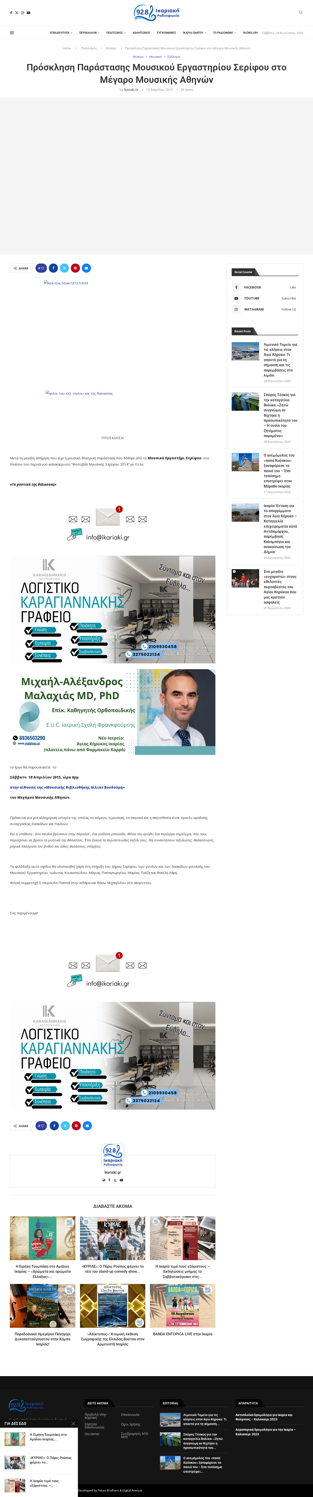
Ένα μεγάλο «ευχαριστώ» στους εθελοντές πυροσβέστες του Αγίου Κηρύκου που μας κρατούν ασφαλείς (280, 586)
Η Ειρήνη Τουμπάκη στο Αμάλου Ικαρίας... (48, 1437)
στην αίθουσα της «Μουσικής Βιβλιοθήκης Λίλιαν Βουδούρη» (67, 787)
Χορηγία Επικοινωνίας (94, 1425)
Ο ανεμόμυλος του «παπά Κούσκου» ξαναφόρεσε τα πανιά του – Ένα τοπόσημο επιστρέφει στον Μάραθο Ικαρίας (279, 470)
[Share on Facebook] (53, 268)
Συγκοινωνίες (166, 32)
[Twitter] (17, 13)
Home (67, 48)
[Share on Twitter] (64, 268)
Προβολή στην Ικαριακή (96, 1416)
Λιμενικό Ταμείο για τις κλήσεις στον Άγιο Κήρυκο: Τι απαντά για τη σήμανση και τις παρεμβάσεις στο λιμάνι (280, 359)
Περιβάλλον (87, 32)
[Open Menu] (12, 33)
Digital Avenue (132, 1490)
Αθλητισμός (141, 32)
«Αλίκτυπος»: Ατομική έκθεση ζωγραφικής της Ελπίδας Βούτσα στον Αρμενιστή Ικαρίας (113, 1339)
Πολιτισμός (114, 32)
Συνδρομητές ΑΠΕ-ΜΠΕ (135, 1435)
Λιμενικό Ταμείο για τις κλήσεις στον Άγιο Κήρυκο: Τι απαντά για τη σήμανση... (205, 1419)
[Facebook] (11, 13)
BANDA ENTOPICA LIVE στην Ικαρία (182, 1334)
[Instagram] (22, 13)
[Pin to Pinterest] (75, 268)
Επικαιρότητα (59, 32)
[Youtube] (28, 13)
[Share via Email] (86, 268)
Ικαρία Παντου (193, 32)
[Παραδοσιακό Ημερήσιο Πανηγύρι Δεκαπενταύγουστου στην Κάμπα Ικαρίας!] (42, 1306)
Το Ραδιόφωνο (223, 32)
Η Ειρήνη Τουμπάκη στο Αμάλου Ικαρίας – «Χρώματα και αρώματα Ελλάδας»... (42, 1271)
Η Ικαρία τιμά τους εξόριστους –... (44, 1483)
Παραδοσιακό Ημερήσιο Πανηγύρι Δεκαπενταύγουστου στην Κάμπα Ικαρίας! (43, 1339)
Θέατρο (111, 48)
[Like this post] (42, 268)
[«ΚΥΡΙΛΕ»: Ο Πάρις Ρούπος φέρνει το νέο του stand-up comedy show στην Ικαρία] (113, 1238)
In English (250, 32)
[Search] (301, 13)
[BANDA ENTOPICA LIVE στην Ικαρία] (182, 1306)
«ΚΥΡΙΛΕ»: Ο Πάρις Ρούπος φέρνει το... (51, 1460)
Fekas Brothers (108, 1490)
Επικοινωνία (130, 1414)
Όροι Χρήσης (130, 1424)
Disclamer (92, 1434)
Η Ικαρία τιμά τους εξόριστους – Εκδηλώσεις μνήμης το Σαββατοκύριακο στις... (183, 1271)
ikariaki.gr (131, 89)
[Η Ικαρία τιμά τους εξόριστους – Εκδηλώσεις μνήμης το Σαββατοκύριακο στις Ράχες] (182, 1238)
